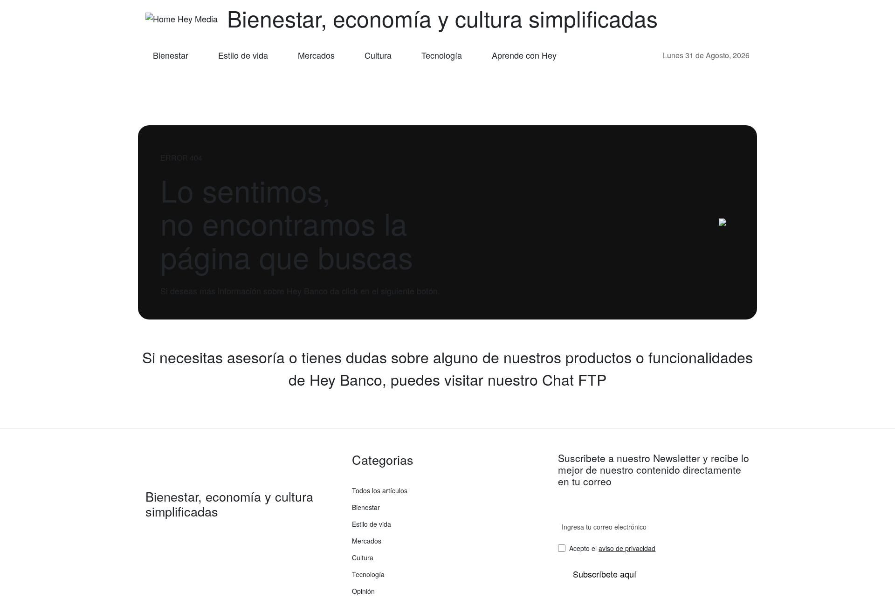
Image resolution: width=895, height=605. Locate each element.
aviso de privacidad (627, 548)
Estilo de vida (243, 55)
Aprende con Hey (524, 55)
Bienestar (170, 55)
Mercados (316, 55)
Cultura (378, 55)
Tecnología (441, 55)
